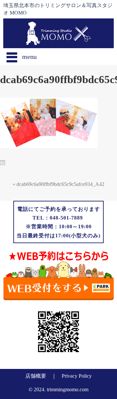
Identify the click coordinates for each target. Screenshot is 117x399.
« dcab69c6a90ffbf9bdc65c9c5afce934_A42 (58, 184)
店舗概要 (35, 376)
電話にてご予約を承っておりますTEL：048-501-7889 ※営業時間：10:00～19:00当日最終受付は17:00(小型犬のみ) (58, 222)
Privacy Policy (77, 376)
